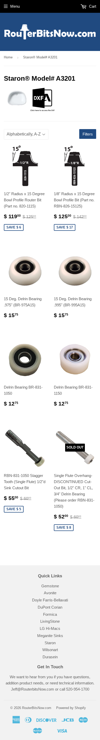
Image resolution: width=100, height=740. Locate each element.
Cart (92, 6)
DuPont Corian (50, 607)
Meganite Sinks (50, 635)
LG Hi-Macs (50, 628)
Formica (50, 614)
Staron (50, 643)
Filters (88, 134)
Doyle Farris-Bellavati (50, 600)
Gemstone (50, 586)
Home (8, 57)
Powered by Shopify (71, 708)
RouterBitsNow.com (36, 708)
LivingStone (50, 621)
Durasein (50, 657)
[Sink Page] (29, 110)
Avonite (50, 593)
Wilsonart (50, 650)
